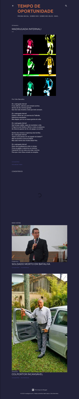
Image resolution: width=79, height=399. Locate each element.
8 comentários (25, 377)
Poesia (20, 164)
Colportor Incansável (27, 374)
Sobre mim (34, 16)
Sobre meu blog (46, 16)
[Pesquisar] (66, 5)
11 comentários (25, 267)
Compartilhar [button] (15, 161)
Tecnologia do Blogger (41, 390)
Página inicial (23, 16)
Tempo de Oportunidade (35, 8)
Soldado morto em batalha (31, 264)
